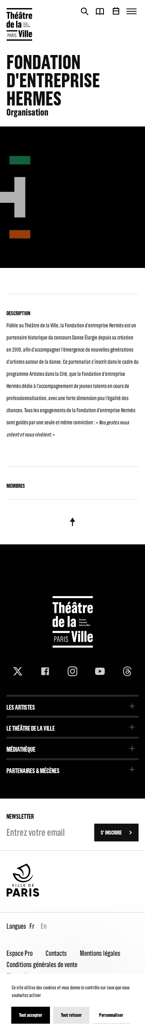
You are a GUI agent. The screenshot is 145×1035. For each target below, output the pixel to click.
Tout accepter (30, 1015)
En (43, 926)
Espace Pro (19, 953)
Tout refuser (71, 1015)
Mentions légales (100, 953)
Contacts (56, 953)
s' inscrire (111, 832)
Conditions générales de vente (41, 964)
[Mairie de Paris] (22, 895)
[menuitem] (72, 705)
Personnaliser (111, 1015)
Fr (31, 926)
